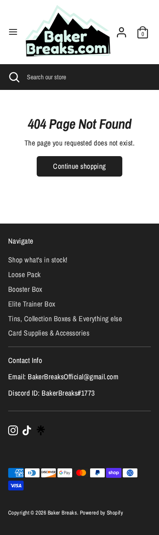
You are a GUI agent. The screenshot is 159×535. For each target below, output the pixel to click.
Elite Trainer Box (31, 304)
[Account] (121, 29)
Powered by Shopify (101, 512)
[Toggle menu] (13, 32)
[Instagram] (13, 430)
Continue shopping (79, 166)
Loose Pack (24, 274)
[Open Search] (13, 76)
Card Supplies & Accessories (48, 333)
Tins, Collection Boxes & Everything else (65, 318)
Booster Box (25, 289)
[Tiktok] (27, 430)
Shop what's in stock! (37, 260)
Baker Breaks (62, 512)
